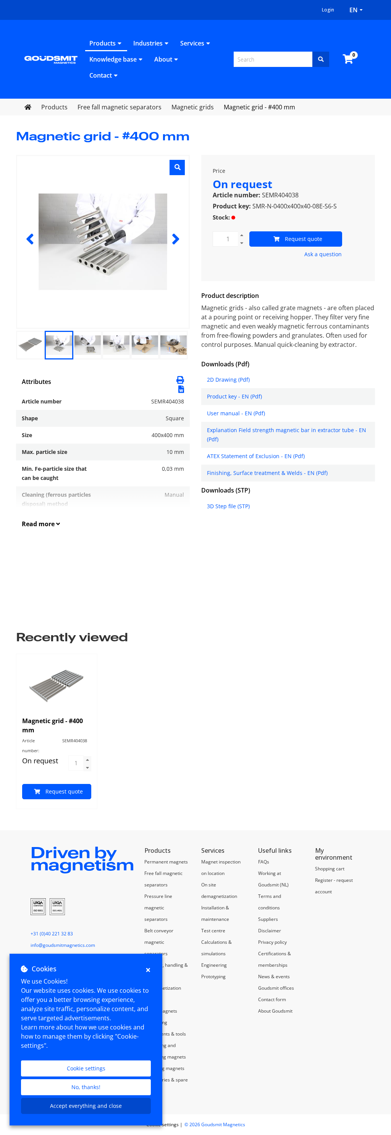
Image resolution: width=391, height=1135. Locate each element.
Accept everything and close (86, 1105)
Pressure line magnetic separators (158, 907)
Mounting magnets (164, 1068)
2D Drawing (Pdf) (228, 379)
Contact (100, 75)
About (163, 59)
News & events (274, 976)
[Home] (51, 59)
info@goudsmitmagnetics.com (63, 945)
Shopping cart (329, 868)
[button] (181, 388)
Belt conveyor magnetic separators (158, 942)
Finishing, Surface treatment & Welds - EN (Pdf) (267, 472)
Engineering (214, 965)
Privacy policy (272, 942)
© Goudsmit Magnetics (214, 1124)
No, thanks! (85, 1087)
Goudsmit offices (276, 988)
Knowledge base (113, 59)
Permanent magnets (166, 862)
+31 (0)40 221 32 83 (52, 933)
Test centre (213, 930)
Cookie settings (86, 1068)
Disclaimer (269, 930)
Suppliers (268, 919)
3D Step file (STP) (228, 506)
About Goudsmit (275, 1011)
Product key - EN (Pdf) (234, 396)
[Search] (320, 59)
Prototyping (213, 976)
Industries (148, 43)
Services (192, 43)
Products (102, 43)
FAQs (263, 862)
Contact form (272, 999)
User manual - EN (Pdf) (236, 413)
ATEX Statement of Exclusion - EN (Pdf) (256, 456)
